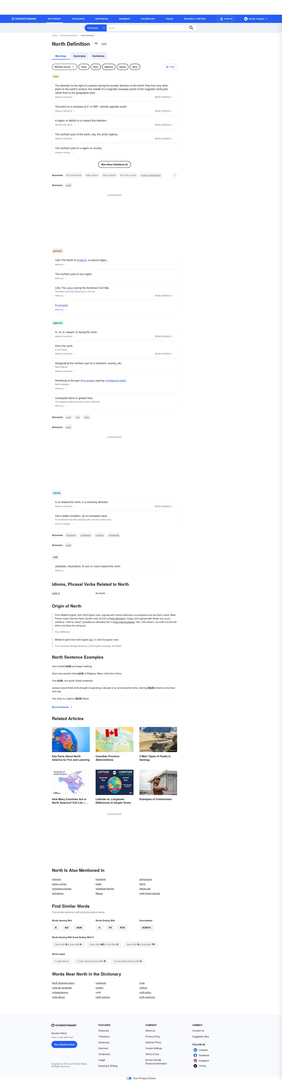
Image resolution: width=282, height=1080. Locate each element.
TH (110, 927)
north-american (147, 997)
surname (63, 305)
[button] (226, 19)
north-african (58, 997)
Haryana (56, 879)
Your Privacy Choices (144, 1078)
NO (66, 927)
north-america (103, 997)
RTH (122, 927)
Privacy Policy (152, 1036)
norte (142, 983)
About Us (150, 1030)
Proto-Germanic (117, 618)
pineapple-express (61, 888)
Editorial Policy (153, 1042)
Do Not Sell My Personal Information (156, 1061)
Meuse (99, 893)
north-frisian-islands (149, 893)
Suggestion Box (200, 1036)
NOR (79, 927)
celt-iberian (58, 893)
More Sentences (60, 707)
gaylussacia (145, 879)
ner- (91, 639)
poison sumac (59, 884)
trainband (100, 879)
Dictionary (93, 28)
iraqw (98, 884)
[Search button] (192, 28)
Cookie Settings (153, 1048)
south (68, 185)
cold (77, 417)
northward (71, 535)
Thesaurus (104, 1036)
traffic (123, 380)
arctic (86, 417)
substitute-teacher (105, 888)
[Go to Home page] (24, 18)
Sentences (98, 56)
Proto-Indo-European (124, 622)
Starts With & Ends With (68, 944)
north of (56, 593)
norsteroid (101, 983)
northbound (112, 380)
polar (68, 417)
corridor (90, 380)
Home (54, 35)
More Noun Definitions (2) (114, 164)
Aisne (142, 884)
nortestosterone (60, 992)
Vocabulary (104, 1054)
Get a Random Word (64, 1044)
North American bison (63, 983)
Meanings (60, 56)
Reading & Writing (108, 1066)
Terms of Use (152, 1054)
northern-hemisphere (151, 175)
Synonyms (80, 56)
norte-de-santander (62, 987)
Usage (101, 1060)
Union (70, 288)
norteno (143, 987)
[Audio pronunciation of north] (96, 43)
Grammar (103, 1048)
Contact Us (198, 1030)
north (146, 927)
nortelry (99, 987)
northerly (99, 535)
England (82, 260)
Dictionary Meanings (68, 35)
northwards (85, 535)
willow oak (144, 888)
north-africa (145, 992)
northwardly (113, 535)
